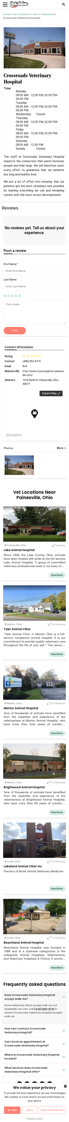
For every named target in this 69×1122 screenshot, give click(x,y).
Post (14, 330)
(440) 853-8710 (44, 1009)
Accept (12, 1110)
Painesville (47, 14)
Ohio (35, 14)
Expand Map (49, 393)
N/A (25, 366)
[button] (34, 413)
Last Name (10, 279)
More (61, 448)
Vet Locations (21, 14)
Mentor (11, 624)
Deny (29, 1110)
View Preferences (52, 1110)
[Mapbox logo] (14, 435)
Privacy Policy (34, 1118)
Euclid (10, 861)
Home (6, 14)
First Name (11, 264)
